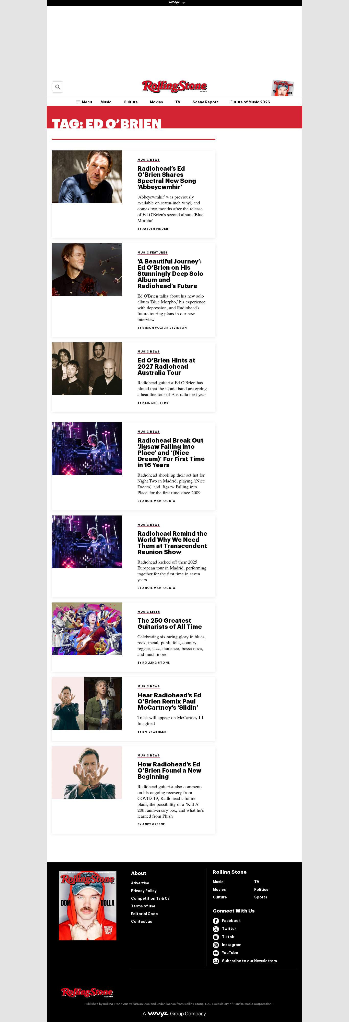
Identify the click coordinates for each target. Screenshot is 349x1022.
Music (106, 102)
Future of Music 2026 (250, 102)
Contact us (141, 921)
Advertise (140, 883)
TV (177, 102)
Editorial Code (144, 914)
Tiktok (228, 937)
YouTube (230, 952)
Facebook (231, 920)
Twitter (229, 928)
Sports (260, 897)
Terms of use (143, 906)
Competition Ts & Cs (150, 898)
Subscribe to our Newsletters (249, 961)
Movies (156, 102)
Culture (131, 102)
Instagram (231, 945)
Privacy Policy (144, 891)
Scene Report (205, 102)
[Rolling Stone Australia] (174, 90)
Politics (261, 889)
